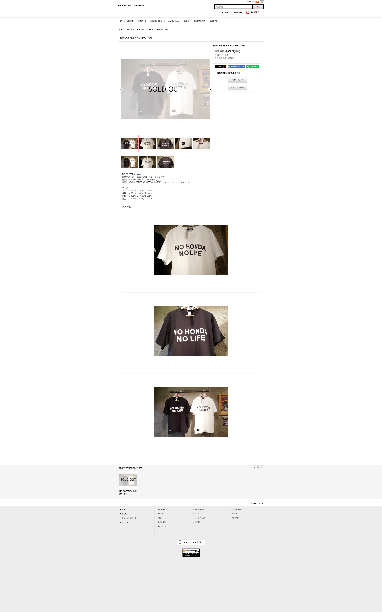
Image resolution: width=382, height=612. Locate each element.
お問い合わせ (237, 80)
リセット (259, 467)
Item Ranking (163, 526)
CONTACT (235, 518)
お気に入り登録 (237, 87)
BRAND (161, 514)
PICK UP (161, 509)
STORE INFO (236, 509)
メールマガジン (200, 518)
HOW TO (234, 514)
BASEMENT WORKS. (131, 5)
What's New (199, 509)
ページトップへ (258, 503)
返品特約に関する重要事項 (228, 73)
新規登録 (238, 12)
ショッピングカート (129, 518)
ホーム (124, 509)
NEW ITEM (162, 522)
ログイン (227, 12)
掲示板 (197, 522)
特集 (160, 518)
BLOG (197, 514)
